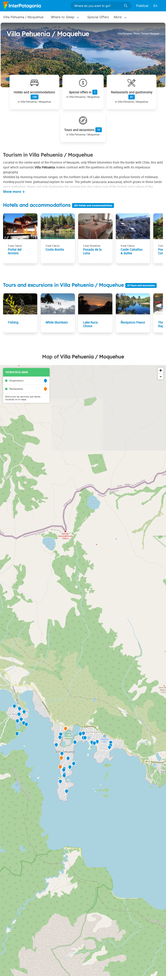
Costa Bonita (55, 249)
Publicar (142, 6)
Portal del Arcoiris (14, 251)
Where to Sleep (62, 17)
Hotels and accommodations (37, 205)
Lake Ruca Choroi (90, 324)
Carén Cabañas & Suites (132, 251)
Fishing (13, 322)
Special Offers (98, 17)
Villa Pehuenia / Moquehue (23, 17)
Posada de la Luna (92, 251)
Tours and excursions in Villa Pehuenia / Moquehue (64, 285)
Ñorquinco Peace (133, 322)
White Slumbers (57, 322)
